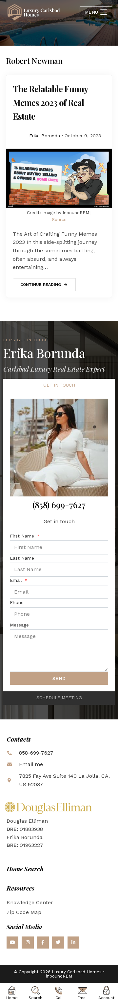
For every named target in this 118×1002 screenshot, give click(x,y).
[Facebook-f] (43, 942)
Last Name (22, 558)
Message (19, 624)
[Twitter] (58, 942)
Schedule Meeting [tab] (59, 697)
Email (17, 580)
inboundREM (59, 976)
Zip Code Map (24, 912)
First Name (23, 535)
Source (59, 219)
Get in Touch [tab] (59, 385)
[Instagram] (27, 942)
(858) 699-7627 (59, 504)
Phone (17, 602)
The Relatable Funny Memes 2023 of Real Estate (50, 102)
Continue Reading (40, 282)
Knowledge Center (30, 902)
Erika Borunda (44, 135)
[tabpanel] (59, 541)
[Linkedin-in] (73, 942)
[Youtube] (12, 942)
